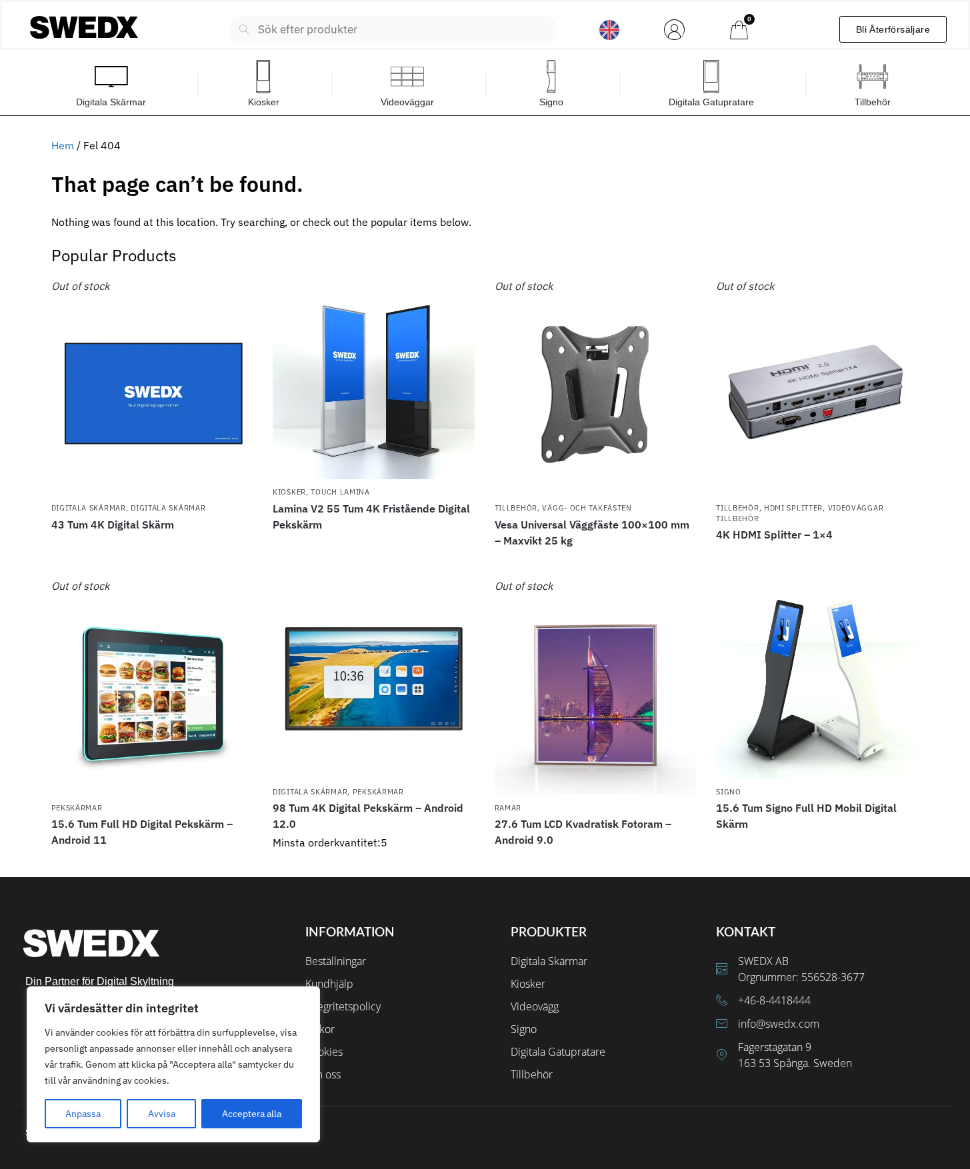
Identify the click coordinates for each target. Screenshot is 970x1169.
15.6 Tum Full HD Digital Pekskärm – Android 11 (142, 831)
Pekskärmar (77, 807)
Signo (728, 791)
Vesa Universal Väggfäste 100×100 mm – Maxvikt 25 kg (592, 532)
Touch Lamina (340, 492)
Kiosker (289, 492)
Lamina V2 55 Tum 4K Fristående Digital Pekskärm (371, 516)
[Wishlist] (233, 298)
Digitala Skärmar (88, 508)
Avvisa (161, 1114)
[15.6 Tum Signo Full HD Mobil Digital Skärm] (817, 679)
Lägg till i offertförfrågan (152, 549)
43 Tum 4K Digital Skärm (112, 524)
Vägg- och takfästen (586, 508)
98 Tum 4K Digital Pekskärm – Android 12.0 (368, 815)
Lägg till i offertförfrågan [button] (373, 864)
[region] (173, 1064)
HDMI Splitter (793, 508)
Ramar (508, 807)
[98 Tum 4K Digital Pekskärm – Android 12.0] (374, 679)
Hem (62, 145)
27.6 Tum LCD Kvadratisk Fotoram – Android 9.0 (583, 831)
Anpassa (83, 1114)
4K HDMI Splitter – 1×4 (774, 534)
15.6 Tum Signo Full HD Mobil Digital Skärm (806, 815)
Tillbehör (516, 508)
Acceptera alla (251, 1114)
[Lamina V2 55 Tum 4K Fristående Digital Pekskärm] (374, 379)
